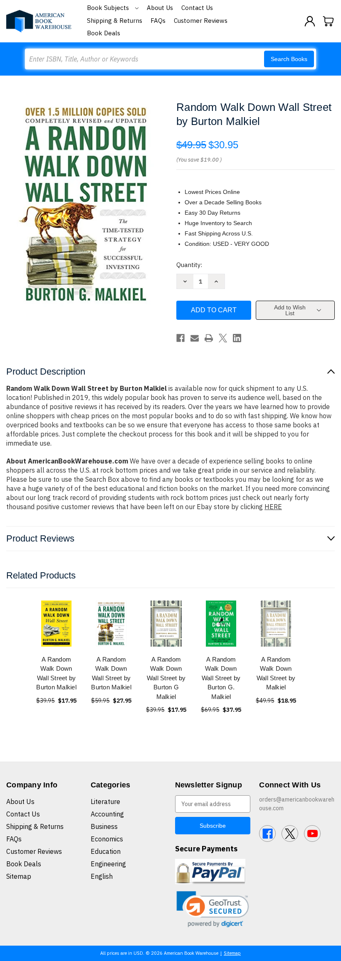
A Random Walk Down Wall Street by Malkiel (276, 673)
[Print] (209, 338)
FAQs (158, 21)
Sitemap (18, 876)
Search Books (289, 59)
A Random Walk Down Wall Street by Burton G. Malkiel (221, 678)
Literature (105, 801)
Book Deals (103, 33)
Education (106, 851)
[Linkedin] (237, 338)
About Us (160, 8)
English (102, 876)
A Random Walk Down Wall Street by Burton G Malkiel (166, 678)
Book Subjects (109, 8)
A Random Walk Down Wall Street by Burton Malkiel (56, 673)
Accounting (107, 814)
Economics (107, 839)
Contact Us (197, 8)
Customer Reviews (200, 21)
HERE (273, 507)
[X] (223, 338)
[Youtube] (312, 833)
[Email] (194, 338)
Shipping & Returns (114, 21)
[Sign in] (310, 21)
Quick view (56, 623)
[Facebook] (180, 338)
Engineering (108, 864)
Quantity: (189, 265)
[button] (213, 909)
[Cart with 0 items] (328, 21)
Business (104, 826)
